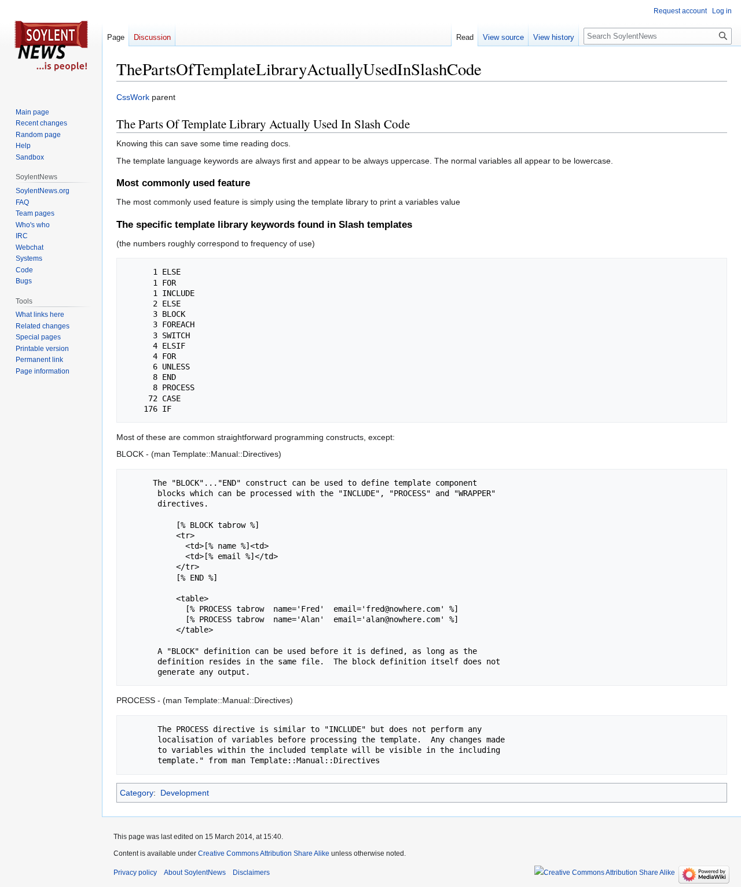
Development (184, 792)
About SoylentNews (195, 872)
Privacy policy (135, 872)
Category (136, 792)
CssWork (132, 97)
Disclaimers (251, 872)
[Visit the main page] (51, 46)
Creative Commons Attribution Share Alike (263, 853)
